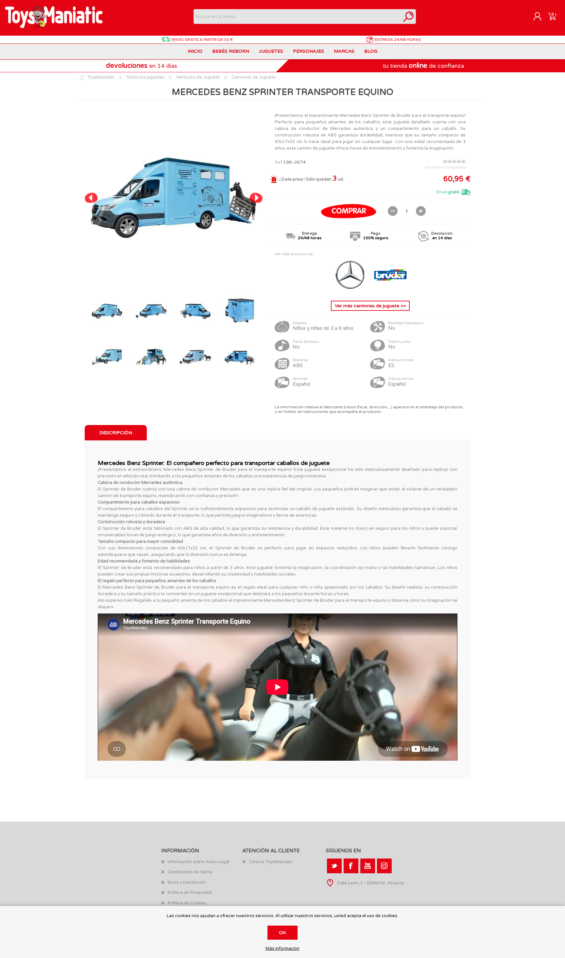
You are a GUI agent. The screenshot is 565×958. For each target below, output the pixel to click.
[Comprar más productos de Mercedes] (350, 290)
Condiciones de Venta (190, 872)
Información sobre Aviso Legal (198, 861)
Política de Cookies (187, 903)
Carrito (552, 16)
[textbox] (297, 16)
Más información (282, 948)
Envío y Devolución (187, 882)
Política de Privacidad (190, 892)
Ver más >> (370, 306)
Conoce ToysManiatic (271, 861)
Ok (282, 932)
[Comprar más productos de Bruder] (390, 290)
